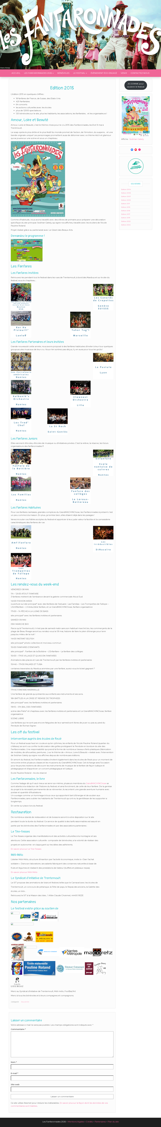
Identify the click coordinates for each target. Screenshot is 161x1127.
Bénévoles (63, 73)
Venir (124, 73)
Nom (14, 1062)
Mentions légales (76, 1121)
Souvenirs (25, 1002)
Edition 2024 (126, 225)
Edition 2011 (125, 204)
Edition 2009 (126, 200)
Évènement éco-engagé (104, 73)
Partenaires (100, 1121)
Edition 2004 (126, 189)
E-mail (14, 1073)
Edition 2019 (125, 218)
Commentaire (18, 1029)
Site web (15, 1084)
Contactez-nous (140, 73)
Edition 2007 (126, 196)
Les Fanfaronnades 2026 (38, 73)
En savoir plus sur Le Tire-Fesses (26, 849)
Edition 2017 (125, 214)
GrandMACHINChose (96, 783)
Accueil (16, 73)
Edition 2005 (126, 193)
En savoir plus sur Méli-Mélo (24, 872)
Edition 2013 (125, 207)
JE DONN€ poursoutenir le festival (135, 85)
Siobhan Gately (136, 139)
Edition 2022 (126, 221)
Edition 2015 (125, 211)
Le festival (79, 73)
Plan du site (113, 1121)
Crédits (89, 1121)
